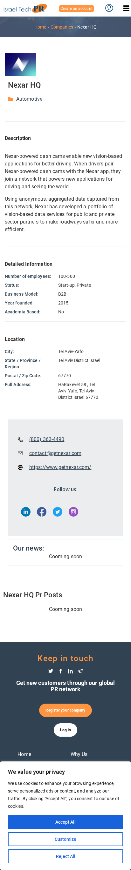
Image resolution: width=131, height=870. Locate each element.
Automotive (29, 99)
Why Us (79, 754)
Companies (62, 27)
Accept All (65, 822)
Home (40, 27)
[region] (65, 815)
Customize (65, 839)
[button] (126, 8)
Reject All (65, 856)
